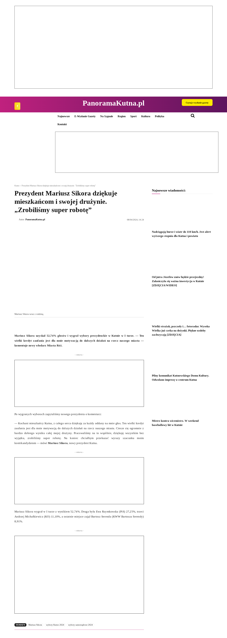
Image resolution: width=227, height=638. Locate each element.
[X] (25, 325)
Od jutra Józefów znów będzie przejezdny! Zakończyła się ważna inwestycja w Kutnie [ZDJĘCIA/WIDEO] (178, 281)
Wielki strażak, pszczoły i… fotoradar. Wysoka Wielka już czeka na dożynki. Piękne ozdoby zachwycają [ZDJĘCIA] (181, 330)
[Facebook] (17, 106)
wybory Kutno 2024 (55, 625)
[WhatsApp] (33, 325)
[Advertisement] (79, 383)
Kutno (16, 186)
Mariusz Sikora (35, 625)
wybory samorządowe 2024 (80, 625)
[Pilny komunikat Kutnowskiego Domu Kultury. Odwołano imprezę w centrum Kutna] (182, 356)
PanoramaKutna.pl (35, 219)
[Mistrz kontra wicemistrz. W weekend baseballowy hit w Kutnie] (182, 401)
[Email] (40, 325)
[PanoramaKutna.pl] (16, 219)
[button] (19, 47)
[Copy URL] (48, 325)
